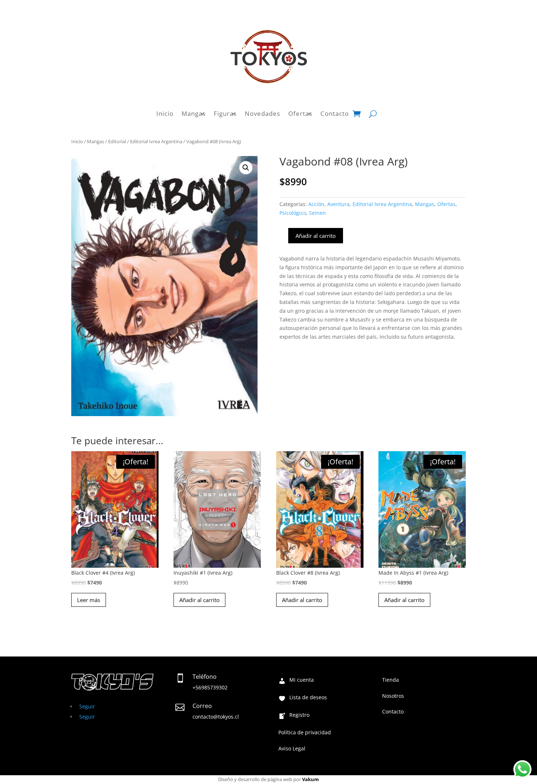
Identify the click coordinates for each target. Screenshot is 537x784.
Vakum (310, 779)
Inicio (165, 114)
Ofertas (300, 114)
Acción (316, 204)
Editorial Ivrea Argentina (156, 141)
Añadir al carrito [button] (199, 600)
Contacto (334, 114)
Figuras (225, 114)
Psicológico (292, 212)
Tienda (390, 680)
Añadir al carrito (316, 235)
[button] (245, 167)
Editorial (117, 141)
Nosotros (393, 696)
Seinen (317, 212)
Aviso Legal (291, 749)
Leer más (88, 600)
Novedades (262, 114)
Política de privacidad (304, 733)
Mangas (194, 114)
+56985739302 (210, 687)
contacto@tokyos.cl (216, 716)
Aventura (338, 204)
